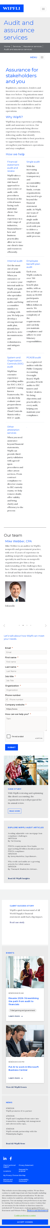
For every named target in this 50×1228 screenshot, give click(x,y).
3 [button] (27, 625)
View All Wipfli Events (16, 1087)
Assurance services (32, 46)
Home (7, 46)
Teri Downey (16, 841)
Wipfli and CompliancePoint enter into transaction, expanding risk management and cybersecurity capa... (23, 1121)
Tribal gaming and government (22, 1010)
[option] (25, 576)
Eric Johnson (32, 869)
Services (17, 46)
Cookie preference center (25, 1215)
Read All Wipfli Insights (19, 878)
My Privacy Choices (10, 1175)
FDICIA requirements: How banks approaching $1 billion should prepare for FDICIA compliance (26, 848)
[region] (25, 1205)
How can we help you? (17, 714)
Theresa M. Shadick (18, 869)
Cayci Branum (30, 856)
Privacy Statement (26, 1165)
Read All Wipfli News (15, 1143)
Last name (10, 667)
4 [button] (30, 625)
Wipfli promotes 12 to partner (19, 1111)
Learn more (14, 1016)
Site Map (22, 1175)
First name (10, 657)
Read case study (17, 922)
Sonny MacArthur (17, 856)
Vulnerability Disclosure (23, 1180)
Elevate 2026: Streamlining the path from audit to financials (24, 1001)
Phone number (13, 695)
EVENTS (10, 953)
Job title (9, 676)
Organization (12, 686)
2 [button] (23, 625)
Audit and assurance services (18, 49)
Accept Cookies (25, 1222)
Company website (14, 705)
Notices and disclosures (37, 1210)
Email (8, 648)
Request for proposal (23, 1170)
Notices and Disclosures (8, 1180)
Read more (14, 811)
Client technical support (9, 1166)
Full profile (10, 605)
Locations (7, 1171)
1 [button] (19, 625)
